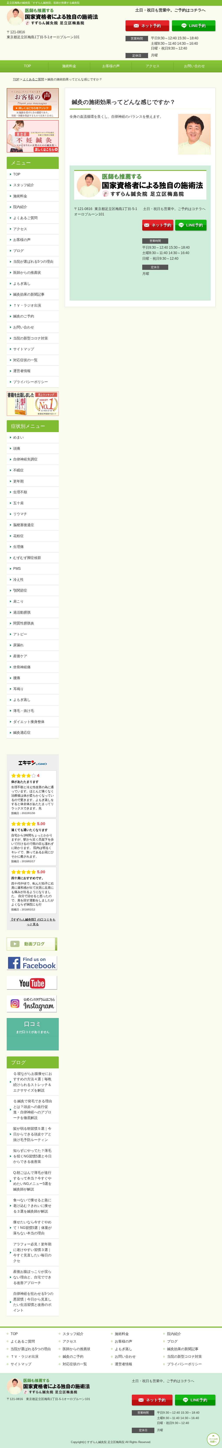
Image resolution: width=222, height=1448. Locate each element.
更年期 (18, 481)
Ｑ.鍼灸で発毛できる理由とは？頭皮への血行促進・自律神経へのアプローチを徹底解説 (32, 1109)
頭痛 (16, 448)
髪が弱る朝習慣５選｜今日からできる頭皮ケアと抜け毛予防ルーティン (32, 1134)
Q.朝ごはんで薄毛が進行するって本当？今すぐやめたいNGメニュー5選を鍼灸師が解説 (32, 1181)
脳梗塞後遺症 (23, 525)
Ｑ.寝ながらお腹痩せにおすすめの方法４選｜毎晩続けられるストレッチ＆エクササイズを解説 (32, 1082)
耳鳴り (18, 689)
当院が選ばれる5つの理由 (33, 261)
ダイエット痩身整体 (28, 722)
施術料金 (69, 66)
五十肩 (18, 503)
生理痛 (18, 547)
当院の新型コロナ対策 (30, 338)
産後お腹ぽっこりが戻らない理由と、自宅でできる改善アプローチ (32, 1277)
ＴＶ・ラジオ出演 (27, 305)
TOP (27, 66)
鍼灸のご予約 (23, 316)
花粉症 (18, 536)
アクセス (153, 66)
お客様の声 (111, 66)
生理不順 (20, 492)
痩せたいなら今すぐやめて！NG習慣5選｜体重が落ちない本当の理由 (32, 1227)
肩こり (18, 601)
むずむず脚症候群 (27, 558)
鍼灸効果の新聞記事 (28, 294)
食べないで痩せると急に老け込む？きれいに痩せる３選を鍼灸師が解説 (32, 1205)
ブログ (18, 251)
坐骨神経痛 (22, 667)
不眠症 (18, 470)
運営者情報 (22, 371)
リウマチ (20, 514)
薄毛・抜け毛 (23, 711)
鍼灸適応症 (22, 732)
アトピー (20, 634)
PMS (17, 568)
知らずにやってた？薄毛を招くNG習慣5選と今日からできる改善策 (32, 1156)
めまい (18, 437)
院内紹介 (20, 207)
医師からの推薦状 (27, 272)
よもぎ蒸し (22, 283)
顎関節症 (20, 590)
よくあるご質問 (33, 79)
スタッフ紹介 (23, 185)
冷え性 (18, 579)
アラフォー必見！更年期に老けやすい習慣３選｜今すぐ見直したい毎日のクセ (32, 1252)
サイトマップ (23, 349)
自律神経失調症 (25, 459)
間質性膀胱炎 (23, 623)
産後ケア (20, 656)
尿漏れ (18, 645)
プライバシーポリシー (30, 382)
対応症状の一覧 (25, 360)
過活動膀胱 (22, 612)
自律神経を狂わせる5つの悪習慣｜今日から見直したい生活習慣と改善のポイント (33, 1302)
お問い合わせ (194, 66)
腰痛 (16, 678)
